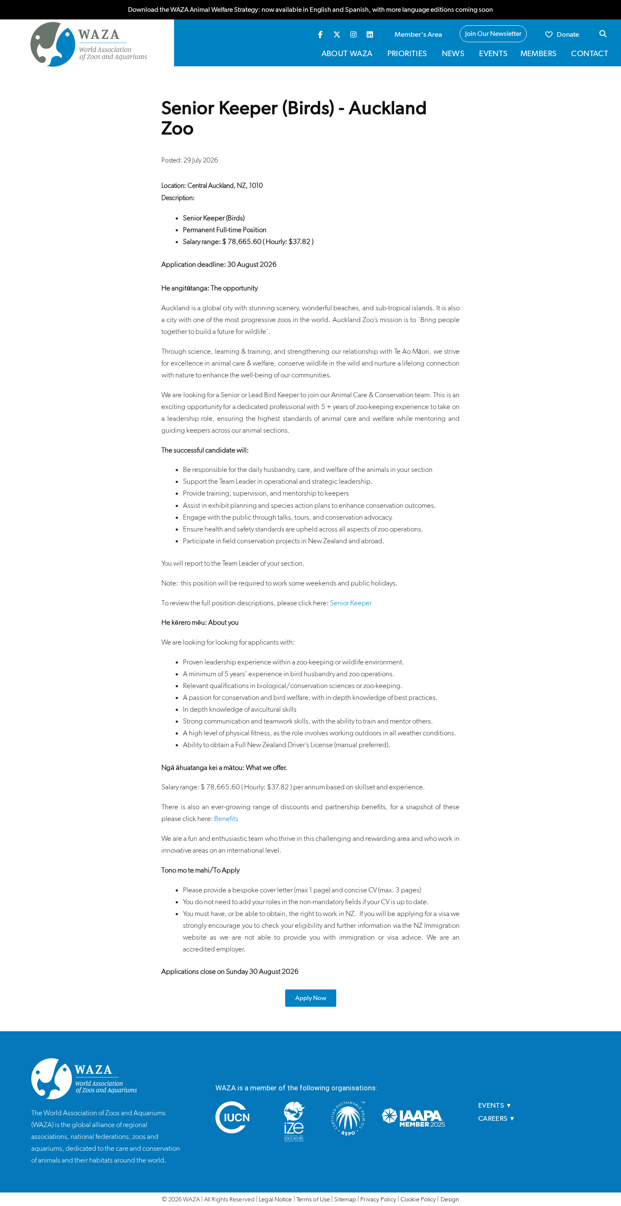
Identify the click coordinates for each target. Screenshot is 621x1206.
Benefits (226, 818)
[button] (603, 34)
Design (450, 1199)
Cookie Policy (418, 1199)
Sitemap (345, 1199)
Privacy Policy (378, 1199)
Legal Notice (275, 1199)
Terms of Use (313, 1199)
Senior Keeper (351, 603)
